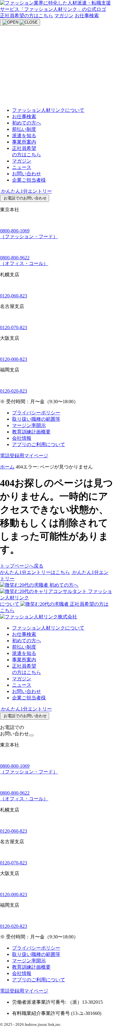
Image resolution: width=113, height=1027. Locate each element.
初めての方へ (26, 122)
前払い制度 (24, 129)
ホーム (7, 466)
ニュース (21, 167)
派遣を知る (24, 135)
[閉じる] (31, 735)
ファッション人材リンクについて (48, 110)
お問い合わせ (26, 173)
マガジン (64, 15)
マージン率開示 (29, 425)
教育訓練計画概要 (31, 431)
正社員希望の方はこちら (26, 15)
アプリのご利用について (38, 444)
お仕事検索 (87, 15)
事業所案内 (24, 141)
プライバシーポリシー (36, 412)
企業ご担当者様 (29, 180)
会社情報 (21, 438)
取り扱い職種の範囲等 (36, 419)
